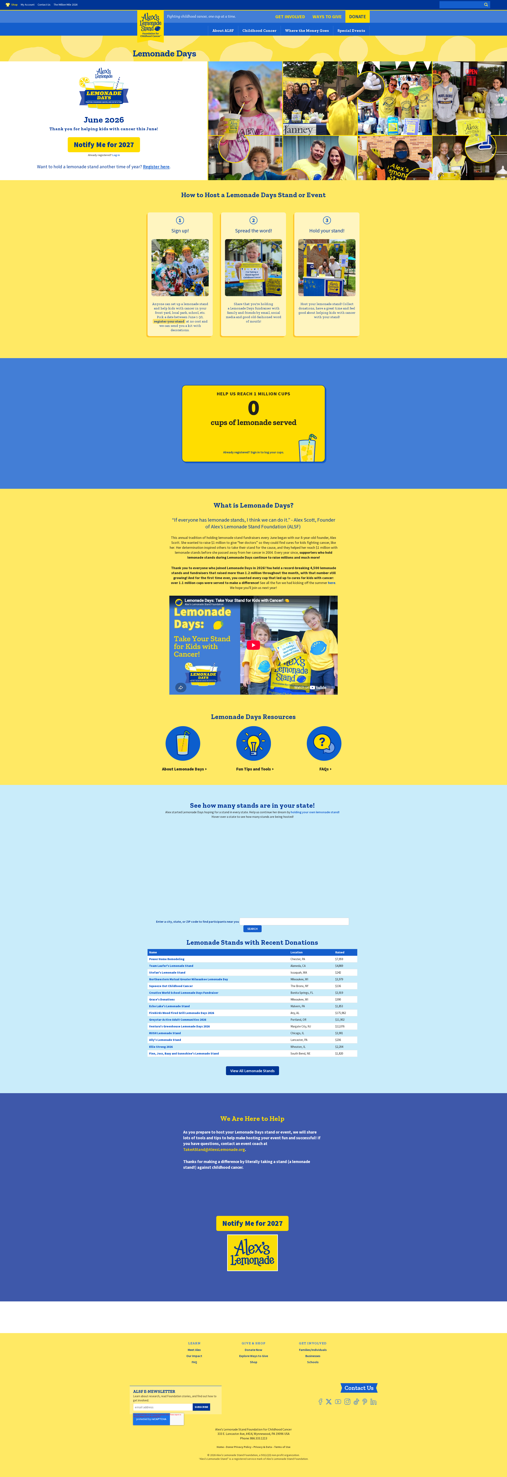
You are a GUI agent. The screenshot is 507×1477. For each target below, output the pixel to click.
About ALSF (223, 30)
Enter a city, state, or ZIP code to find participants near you (198, 921)
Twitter (329, 1402)
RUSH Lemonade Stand (165, 1033)
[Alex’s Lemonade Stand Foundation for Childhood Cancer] (150, 41)
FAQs (324, 768)
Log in (116, 155)
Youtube (338, 1402)
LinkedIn (373, 1402)
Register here (156, 166)
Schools (312, 1362)
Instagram (347, 1402)
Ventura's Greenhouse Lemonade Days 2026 (179, 1026)
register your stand (169, 321)
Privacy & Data (263, 1447)
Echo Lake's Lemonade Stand (169, 1006)
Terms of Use (282, 1447)
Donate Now (253, 1350)
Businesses (312, 1356)
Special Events (351, 30)
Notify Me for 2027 (104, 144)
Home (220, 1447)
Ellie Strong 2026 (161, 1047)
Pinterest (364, 1402)
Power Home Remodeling (166, 959)
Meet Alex (194, 1350)
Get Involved (290, 16)
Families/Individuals (313, 1350)
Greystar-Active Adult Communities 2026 (177, 1019)
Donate (357, 16)
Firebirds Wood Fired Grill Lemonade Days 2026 (181, 1013)
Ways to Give (327, 16)
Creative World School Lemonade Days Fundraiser (183, 993)
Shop (253, 1362)
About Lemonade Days (183, 768)
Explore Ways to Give (253, 1356)
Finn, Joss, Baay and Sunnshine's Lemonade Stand (184, 1053)
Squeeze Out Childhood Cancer (171, 986)
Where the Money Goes (307, 30)
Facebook (320, 1402)
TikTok (356, 1402)
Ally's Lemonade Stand (165, 1040)
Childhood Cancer (259, 30)
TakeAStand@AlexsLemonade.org (214, 1149)
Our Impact (194, 1356)
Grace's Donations (162, 999)
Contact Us (359, 1387)
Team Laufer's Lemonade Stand (171, 966)
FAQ (194, 1362)
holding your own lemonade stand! (315, 812)
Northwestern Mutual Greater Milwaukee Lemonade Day (188, 979)
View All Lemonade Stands (252, 1070)
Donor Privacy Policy (238, 1447)
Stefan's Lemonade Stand (167, 972)
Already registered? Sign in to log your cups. (253, 452)
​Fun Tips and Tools (253, 768)
